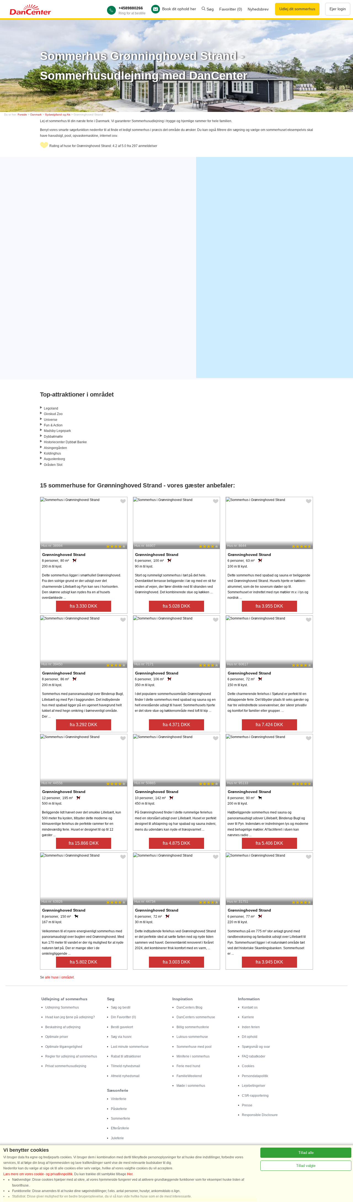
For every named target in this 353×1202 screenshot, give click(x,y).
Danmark (36, 114)
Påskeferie (119, 1109)
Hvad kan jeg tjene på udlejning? (70, 1017)
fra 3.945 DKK (269, 962)
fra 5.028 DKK (176, 606)
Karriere (248, 1017)
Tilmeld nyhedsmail (125, 1066)
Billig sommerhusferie (192, 1027)
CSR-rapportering (255, 1096)
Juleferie (117, 1138)
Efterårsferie (120, 1128)
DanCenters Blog (189, 1007)
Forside (22, 114)
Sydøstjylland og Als (57, 114)
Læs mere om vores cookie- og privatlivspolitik (38, 1174)
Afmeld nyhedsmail (125, 1076)
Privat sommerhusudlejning (65, 1066)
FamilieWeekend (189, 1076)
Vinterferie (118, 1099)
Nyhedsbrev (258, 9)
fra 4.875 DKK (176, 843)
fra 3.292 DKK (83, 724)
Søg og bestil (120, 1007)
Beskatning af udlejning (63, 1027)
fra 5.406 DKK (269, 843)
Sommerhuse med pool (194, 1047)
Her (129, 1174)
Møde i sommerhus (190, 1086)
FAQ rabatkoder (253, 1056)
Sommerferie (120, 1118)
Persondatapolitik (255, 1076)
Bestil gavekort (122, 1027)
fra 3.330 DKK (83, 606)
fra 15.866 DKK (84, 843)
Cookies (248, 1066)
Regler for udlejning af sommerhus (71, 1056)
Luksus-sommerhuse (192, 1037)
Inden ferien (251, 1027)
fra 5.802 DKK (83, 962)
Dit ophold (249, 1037)
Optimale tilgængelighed (63, 1047)
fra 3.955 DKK (269, 606)
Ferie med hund (188, 1066)
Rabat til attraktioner (126, 1056)
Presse (247, 1105)
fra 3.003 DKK (176, 962)
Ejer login (338, 9)
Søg (209, 9)
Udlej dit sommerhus (297, 9)
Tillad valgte (305, 1166)
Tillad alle (306, 1153)
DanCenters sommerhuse (195, 1017)
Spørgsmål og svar (256, 1047)
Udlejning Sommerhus (62, 1007)
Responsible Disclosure (260, 1115)
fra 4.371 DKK (176, 724)
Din (123, 1017)
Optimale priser (56, 1037)
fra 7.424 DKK (269, 724)
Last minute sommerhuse (130, 1047)
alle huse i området (59, 977)
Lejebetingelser (253, 1086)
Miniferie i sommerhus (193, 1056)
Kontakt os (250, 1007)
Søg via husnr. (121, 1037)
